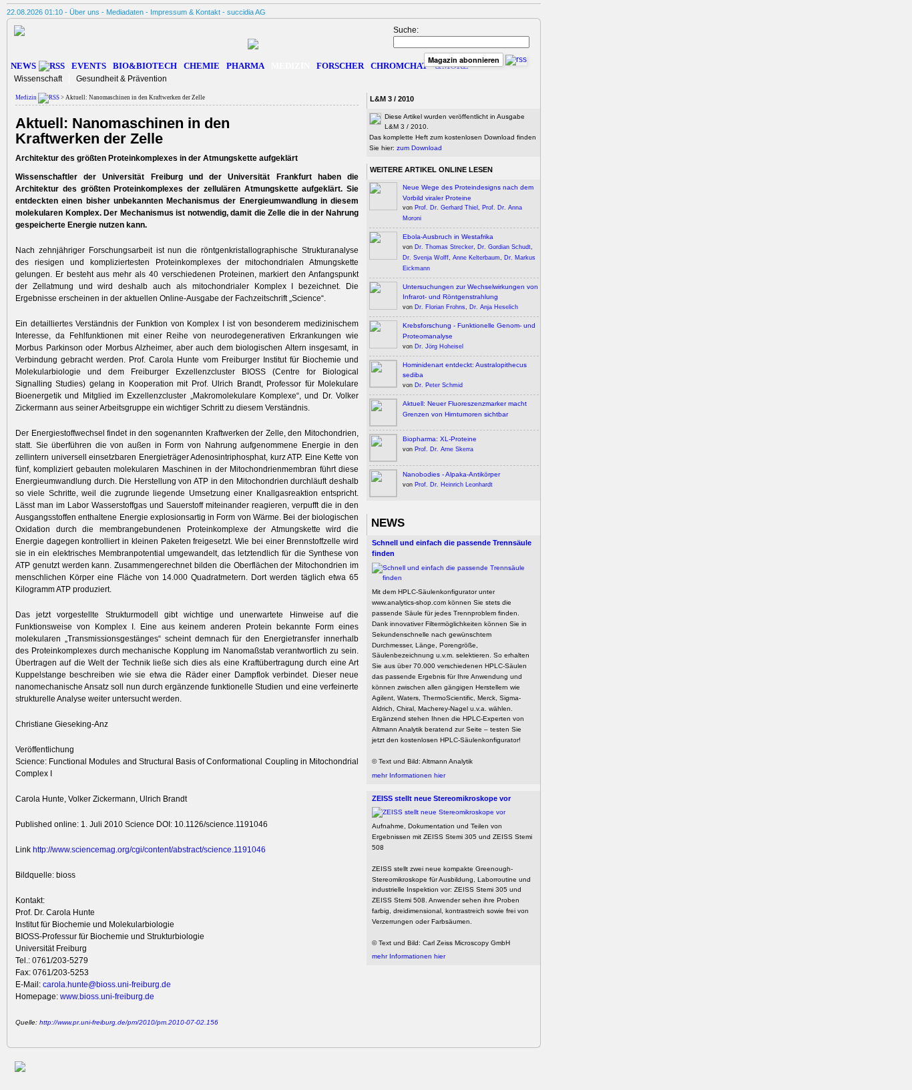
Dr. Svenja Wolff (426, 257)
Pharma (245, 66)
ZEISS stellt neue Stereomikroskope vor (441, 798)
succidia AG (246, 12)
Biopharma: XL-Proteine (440, 439)
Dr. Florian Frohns (440, 307)
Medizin (290, 66)
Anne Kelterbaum (476, 257)
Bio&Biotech (145, 66)
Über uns (84, 12)
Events (88, 66)
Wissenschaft (38, 78)
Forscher (340, 66)
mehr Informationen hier (408, 775)
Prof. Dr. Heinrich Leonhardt (454, 484)
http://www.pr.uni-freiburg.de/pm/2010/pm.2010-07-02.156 (128, 1022)
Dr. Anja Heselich (493, 307)
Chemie (202, 66)
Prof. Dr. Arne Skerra (444, 449)
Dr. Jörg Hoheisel (439, 346)
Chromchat (399, 66)
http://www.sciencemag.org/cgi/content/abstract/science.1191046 (149, 849)
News (23, 66)
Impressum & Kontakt (185, 12)
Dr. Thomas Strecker (444, 247)
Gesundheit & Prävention (121, 78)
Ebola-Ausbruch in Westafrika (448, 236)
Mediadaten (125, 12)
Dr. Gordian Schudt (504, 247)
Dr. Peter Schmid (439, 385)
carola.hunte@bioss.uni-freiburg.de (107, 984)
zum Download (419, 148)
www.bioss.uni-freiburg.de (107, 996)
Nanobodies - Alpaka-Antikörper (451, 474)
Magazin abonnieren (463, 60)
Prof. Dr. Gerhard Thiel (446, 207)
